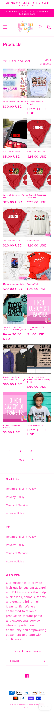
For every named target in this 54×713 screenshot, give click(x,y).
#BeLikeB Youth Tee (12, 241)
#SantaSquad (33, 241)
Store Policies (15, 513)
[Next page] (32, 459)
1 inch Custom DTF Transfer (35, 328)
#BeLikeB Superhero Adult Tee (15, 196)
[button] (5, 27)
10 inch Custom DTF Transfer (12, 426)
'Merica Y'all (32, 284)
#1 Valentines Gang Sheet (14, 102)
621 (21, 459)
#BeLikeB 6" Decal (11, 152)
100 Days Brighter (35, 425)
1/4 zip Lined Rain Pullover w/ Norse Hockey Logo (38, 379)
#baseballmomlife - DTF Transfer (38, 103)
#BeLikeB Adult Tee (36, 152)
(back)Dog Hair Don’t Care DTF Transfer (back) (14, 328)
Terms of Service (17, 505)
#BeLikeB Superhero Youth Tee (36, 196)
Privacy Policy (15, 497)
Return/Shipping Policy (21, 488)
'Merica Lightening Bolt (13, 284)
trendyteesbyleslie (25, 704)
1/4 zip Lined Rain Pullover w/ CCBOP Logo (14, 378)
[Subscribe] (43, 661)
